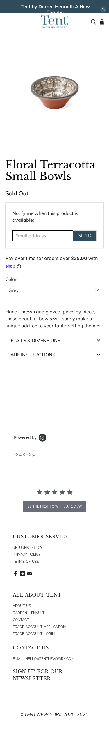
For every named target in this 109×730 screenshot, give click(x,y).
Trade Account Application (39, 627)
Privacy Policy (27, 555)
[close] (103, 9)
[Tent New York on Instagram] (22, 575)
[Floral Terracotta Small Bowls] (54, 92)
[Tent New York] (54, 21)
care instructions (31, 354)
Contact (21, 620)
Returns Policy (27, 548)
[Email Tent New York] (29, 575)
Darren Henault (28, 613)
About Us (22, 606)
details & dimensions (33, 340)
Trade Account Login (34, 634)
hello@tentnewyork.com (49, 659)
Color (11, 279)
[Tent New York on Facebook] (15, 575)
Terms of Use (26, 562)
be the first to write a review (54, 506)
